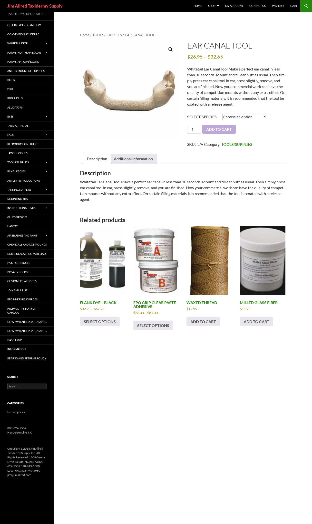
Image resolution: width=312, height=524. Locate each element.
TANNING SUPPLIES (19, 189)
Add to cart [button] (203, 321)
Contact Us (257, 5)
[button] (170, 49)
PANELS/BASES (16, 171)
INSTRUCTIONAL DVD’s (21, 207)
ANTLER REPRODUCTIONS (23, 180)
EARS (10, 134)
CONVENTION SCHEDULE (23, 34)
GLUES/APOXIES (17, 217)
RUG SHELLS (15, 98)
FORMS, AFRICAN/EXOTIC (23, 61)
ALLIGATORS (15, 107)
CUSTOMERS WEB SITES (22, 281)
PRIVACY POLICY (18, 272)
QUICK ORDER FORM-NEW (24, 25)
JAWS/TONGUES (17, 153)
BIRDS (11, 79)
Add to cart (219, 129)
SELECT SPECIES (202, 116)
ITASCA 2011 (14, 340)
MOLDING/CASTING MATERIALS (27, 253)
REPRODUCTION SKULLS (22, 144)
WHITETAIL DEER (17, 43)
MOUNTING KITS (17, 198)
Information (16, 349)
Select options (100, 321)
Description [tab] (97, 158)
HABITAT (12, 226)
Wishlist (278, 5)
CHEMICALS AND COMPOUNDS (27, 244)
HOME (198, 5)
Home (84, 35)
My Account (234, 5)
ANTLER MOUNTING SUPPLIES (26, 70)
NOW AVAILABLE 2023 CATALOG (27, 321)
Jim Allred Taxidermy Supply (35, 6)
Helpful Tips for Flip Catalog (21, 310)
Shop (211, 5)
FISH (10, 89)
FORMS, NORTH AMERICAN (24, 52)
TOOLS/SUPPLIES (107, 35)
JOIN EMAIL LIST (17, 290)
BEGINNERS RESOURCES (22, 299)
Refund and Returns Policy (26, 358)
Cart (293, 5)
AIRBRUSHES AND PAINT (22, 235)
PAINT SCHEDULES (18, 262)
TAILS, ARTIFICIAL (18, 125)
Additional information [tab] (133, 158)
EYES (10, 116)
